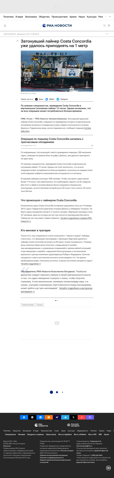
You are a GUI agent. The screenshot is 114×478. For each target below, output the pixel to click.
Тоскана (40, 305)
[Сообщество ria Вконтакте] (41, 417)
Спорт (56, 431)
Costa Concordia (28, 305)
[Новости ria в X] (73, 417)
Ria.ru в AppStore (65, 434)
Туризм (101, 431)
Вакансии (7, 446)
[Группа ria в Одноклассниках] (49, 417)
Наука (63, 431)
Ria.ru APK (92, 434)
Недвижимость (82, 431)
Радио (109, 431)
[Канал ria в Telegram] (65, 417)
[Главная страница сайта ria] (57, 25)
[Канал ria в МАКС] (24, 417)
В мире (36, 431)
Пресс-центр (51, 434)
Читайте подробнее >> (31, 264)
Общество (16, 431)
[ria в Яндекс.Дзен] (32, 417)
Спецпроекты (10, 434)
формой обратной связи (85, 462)
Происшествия (46, 431)
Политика (6, 431)
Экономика (27, 431)
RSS (100, 434)
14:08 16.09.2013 (9, 34)
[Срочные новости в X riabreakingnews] (82, 417)
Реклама (21, 434)
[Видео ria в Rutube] (57, 417)
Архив (106, 434)
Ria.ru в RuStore (80, 434)
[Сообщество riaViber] (90, 417)
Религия (94, 431)
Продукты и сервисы (35, 434)
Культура (71, 431)
